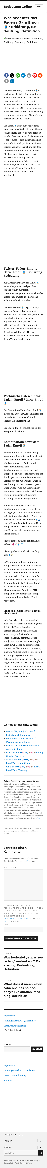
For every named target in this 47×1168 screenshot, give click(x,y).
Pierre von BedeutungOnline (15, 828)
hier (39, 818)
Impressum (9, 1015)
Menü (39, 7)
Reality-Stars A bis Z (13, 1134)
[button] (6, 75)
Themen (8, 1141)
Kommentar (11, 867)
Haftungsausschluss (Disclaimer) (20, 1020)
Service (7, 1147)
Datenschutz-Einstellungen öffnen (18, 1163)
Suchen (7, 1044)
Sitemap (8, 1080)
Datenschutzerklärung (16, 919)
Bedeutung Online (18, 6)
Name (6, 925)
